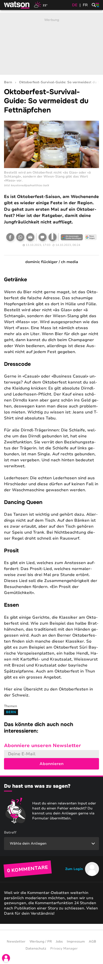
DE (75, 4)
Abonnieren (52, 764)
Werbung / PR (41, 941)
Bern (8, 82)
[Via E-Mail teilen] (30, 237)
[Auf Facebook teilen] (10, 237)
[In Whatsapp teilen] (20, 237)
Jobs (59, 941)
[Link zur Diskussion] (42, 237)
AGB (92, 941)
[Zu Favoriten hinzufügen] (52, 237)
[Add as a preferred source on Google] (72, 237)
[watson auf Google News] (91, 237)
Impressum (76, 941)
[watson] (17, 4)
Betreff (10, 832)
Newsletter (16, 941)
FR (85, 4)
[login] (6, 958)
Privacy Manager (64, 948)
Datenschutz (36, 948)
